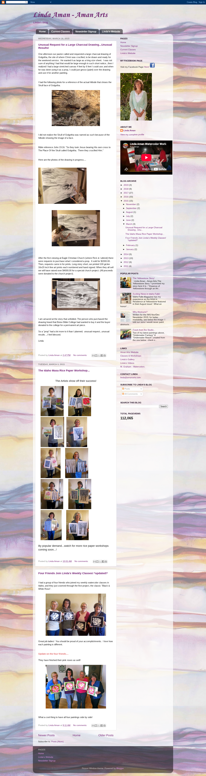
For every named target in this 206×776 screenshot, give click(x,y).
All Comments (131, 394)
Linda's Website (111, 31)
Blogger (120, 768)
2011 (126, 266)
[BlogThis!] (96, 355)
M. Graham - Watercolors (132, 367)
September (131, 208)
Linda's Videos (127, 363)
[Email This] (93, 355)
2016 (126, 197)
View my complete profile (132, 134)
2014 (126, 254)
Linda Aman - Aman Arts (70, 15)
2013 (126, 258)
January (130, 249)
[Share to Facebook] (101, 355)
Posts (127, 389)
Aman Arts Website (129, 352)
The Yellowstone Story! (144, 278)
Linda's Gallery (127, 359)
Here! (147, 67)
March (129, 224)
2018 (126, 189)
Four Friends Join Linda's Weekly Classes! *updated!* (73, 573)
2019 (126, 185)
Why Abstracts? (140, 312)
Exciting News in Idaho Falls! (146, 294)
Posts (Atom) (57, 741)
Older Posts (106, 735)
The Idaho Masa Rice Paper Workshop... (64, 370)
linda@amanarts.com (130, 377)
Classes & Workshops (130, 356)
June (128, 220)
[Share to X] (98, 355)
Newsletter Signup (85, 31)
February (130, 245)
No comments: (80, 355)
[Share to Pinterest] (104, 355)
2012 (126, 262)
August (129, 212)
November (131, 204)
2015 (126, 201)
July (128, 216)
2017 (126, 193)
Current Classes (60, 31)
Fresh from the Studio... (144, 330)
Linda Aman (129, 130)
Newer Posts (46, 735)
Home (42, 31)
